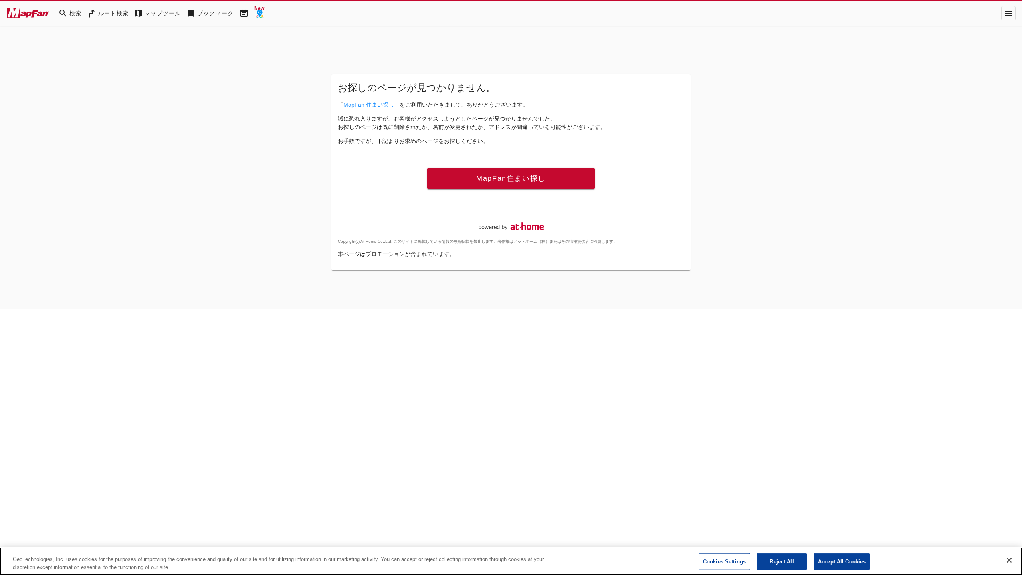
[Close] (1009, 560)
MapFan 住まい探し (368, 104)
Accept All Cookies (842, 562)
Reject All (782, 562)
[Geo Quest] (260, 13)
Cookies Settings (724, 562)
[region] (511, 561)
